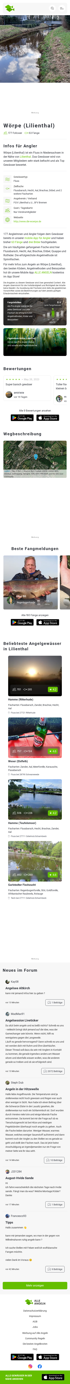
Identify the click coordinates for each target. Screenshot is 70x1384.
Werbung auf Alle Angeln (35, 1333)
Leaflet (7, 471)
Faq (35, 1349)
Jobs (35, 1327)
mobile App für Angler (37, 238)
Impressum (35, 1316)
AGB (35, 1321)
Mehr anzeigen (35, 1285)
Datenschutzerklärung (35, 1310)
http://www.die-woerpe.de (27, 221)
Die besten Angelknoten (35, 1343)
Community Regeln (35, 1338)
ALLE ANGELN (43, 272)
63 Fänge (17, 242)
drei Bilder (34, 242)
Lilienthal (25, 156)
